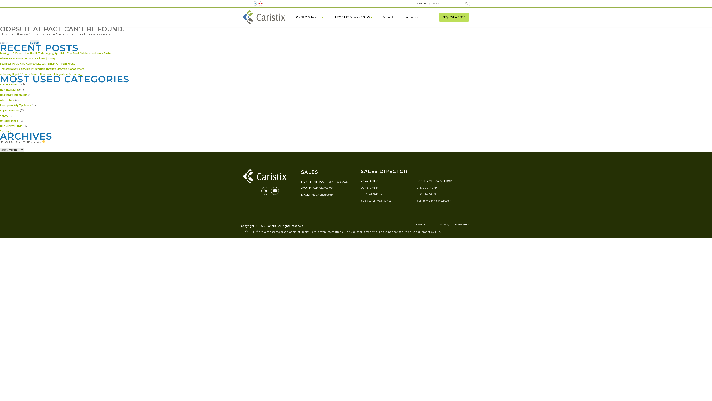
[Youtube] (261, 4)
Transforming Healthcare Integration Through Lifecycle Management (42, 69)
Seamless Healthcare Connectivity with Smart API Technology (37, 63)
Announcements (10, 84)
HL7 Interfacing (9, 89)
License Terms (461, 224)
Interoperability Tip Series (15, 105)
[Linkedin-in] (255, 4)
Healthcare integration (13, 95)
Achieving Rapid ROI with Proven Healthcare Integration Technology (41, 74)
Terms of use (422, 224)
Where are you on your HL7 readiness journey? (28, 58)
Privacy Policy (441, 224)
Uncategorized (9, 121)
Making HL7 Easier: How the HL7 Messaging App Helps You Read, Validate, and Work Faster (56, 53)
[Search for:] (15, 42)
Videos (4, 115)
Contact (421, 3)
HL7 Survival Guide (11, 126)
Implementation (9, 110)
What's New (7, 100)
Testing (4, 131)
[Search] (466, 3)
